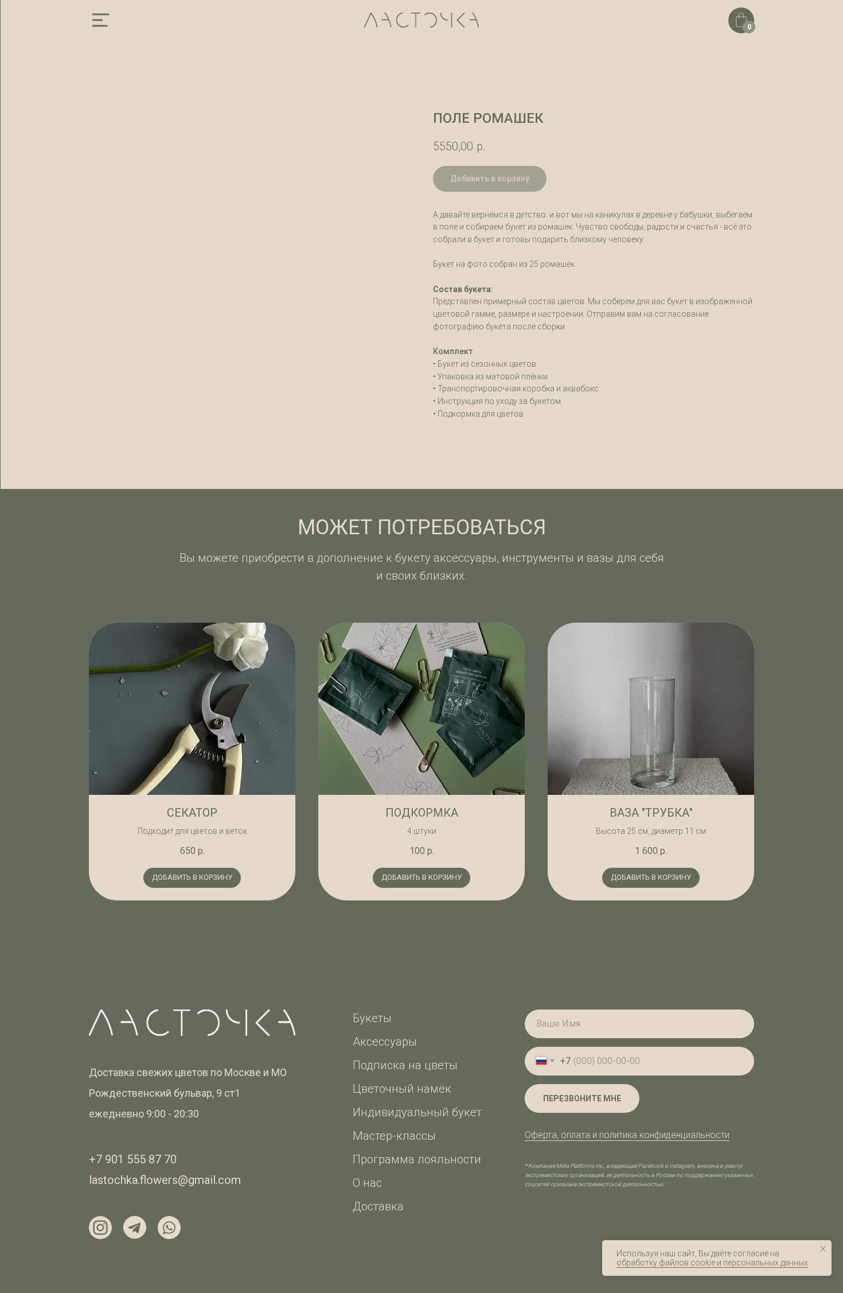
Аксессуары (385, 1042)
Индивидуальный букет (417, 1112)
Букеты (372, 1018)
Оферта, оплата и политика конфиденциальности (627, 1134)
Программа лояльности (417, 1159)
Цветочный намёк (402, 1089)
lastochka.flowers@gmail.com (165, 1180)
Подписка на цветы (405, 1065)
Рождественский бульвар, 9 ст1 (164, 1093)
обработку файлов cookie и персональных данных (712, 1262)
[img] (100, 20)
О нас (367, 1183)
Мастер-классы (394, 1136)
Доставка (378, 1206)
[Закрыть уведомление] (823, 1249)
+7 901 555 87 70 (133, 1159)
